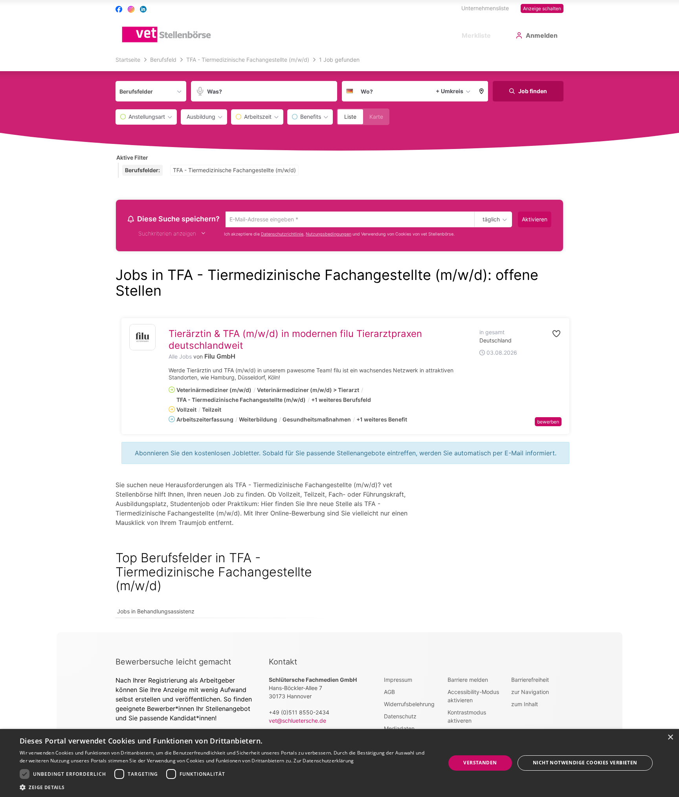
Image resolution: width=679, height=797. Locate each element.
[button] (481, 91)
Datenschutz (400, 717)
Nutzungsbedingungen (328, 235)
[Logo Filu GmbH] (142, 338)
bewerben (548, 423)
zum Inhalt (524, 705)
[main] (339, 342)
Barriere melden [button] (468, 680)
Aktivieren (534, 219)
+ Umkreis (449, 91)
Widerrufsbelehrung (409, 705)
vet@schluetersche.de (297, 721)
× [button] (670, 737)
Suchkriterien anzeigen (167, 234)
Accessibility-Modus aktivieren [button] (473, 697)
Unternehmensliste (485, 8)
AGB (389, 693)
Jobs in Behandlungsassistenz (156, 612)
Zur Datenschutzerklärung (324, 760)
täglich (490, 220)
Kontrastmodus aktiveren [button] (467, 717)
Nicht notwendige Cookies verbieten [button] (585, 762)
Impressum (398, 680)
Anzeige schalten (542, 8)
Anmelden (542, 35)
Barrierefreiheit (530, 680)
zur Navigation (530, 693)
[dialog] (339, 763)
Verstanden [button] (480, 762)
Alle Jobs (180, 357)
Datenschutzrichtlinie (282, 235)
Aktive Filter (132, 157)
